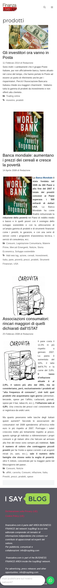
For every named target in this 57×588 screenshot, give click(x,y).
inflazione (36, 472)
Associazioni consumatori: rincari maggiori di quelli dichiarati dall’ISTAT (26, 324)
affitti (8, 472)
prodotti (19, 100)
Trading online (13, 96)
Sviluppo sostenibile (25, 251)
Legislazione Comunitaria (28, 243)
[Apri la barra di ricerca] (44, 7)
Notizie (32, 247)
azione (23, 255)
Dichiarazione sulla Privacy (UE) (21, 511)
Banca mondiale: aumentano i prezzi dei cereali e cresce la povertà (28, 160)
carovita (16, 472)
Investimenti (42, 255)
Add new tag (12, 255)
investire (10, 100)
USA (16, 264)
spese (30, 476)
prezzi (27, 259)
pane (11, 259)
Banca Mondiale (44, 177)
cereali (31, 255)
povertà (18, 259)
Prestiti (6, 476)
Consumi (10, 243)
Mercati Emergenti (19, 247)
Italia (5, 259)
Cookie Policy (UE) (14, 516)
